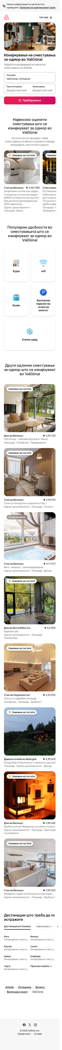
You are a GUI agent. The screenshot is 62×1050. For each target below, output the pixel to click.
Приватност (24, 1033)
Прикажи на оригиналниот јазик (38, 7)
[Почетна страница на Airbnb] (6, 17)
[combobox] (30, 79)
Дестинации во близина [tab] (17, 926)
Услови (38, 1033)
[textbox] (17, 90)
